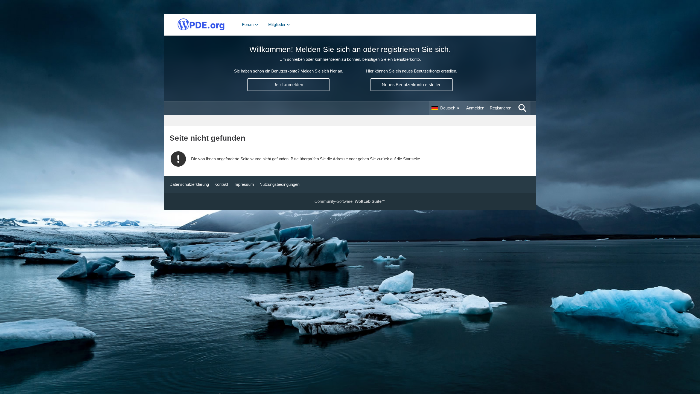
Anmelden (475, 108)
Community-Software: (350, 201)
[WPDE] (201, 25)
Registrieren (500, 108)
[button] (446, 108)
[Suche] (522, 108)
